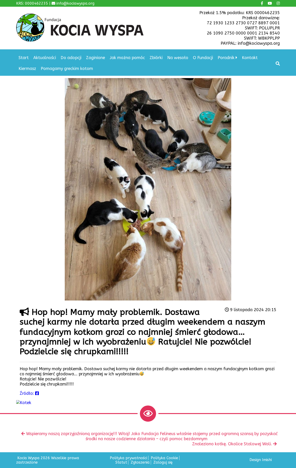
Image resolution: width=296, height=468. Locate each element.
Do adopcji (71, 57)
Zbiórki (156, 57)
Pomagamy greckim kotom (67, 68)
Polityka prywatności (128, 458)
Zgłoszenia (140, 462)
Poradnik (226, 57)
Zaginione (95, 57)
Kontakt (250, 57)
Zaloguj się (163, 462)
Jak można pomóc (127, 57)
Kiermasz (27, 68)
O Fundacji (203, 57)
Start (23, 57)
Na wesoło (177, 57)
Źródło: (27, 393)
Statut (121, 462)
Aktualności (44, 57)
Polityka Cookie (164, 458)
